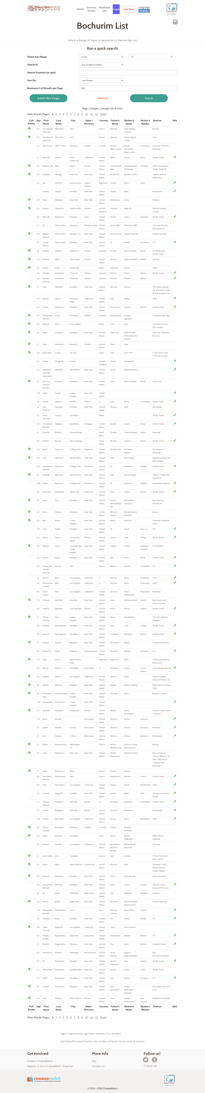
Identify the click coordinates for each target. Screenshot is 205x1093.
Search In (32, 64)
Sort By (31, 80)
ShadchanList (104, 9)
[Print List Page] (175, 22)
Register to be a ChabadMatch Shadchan (50, 1066)
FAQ (94, 1061)
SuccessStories (91, 9)
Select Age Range (37, 56)
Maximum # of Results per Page (45, 88)
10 (86, 114)
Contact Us (98, 1066)
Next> (103, 114)
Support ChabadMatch (40, 1061)
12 (96, 114)
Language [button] (144, 9)
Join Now (129, 9)
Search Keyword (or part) (41, 72)
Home (80, 9)
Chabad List (150, 1065)
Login (116, 9)
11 (91, 114)
